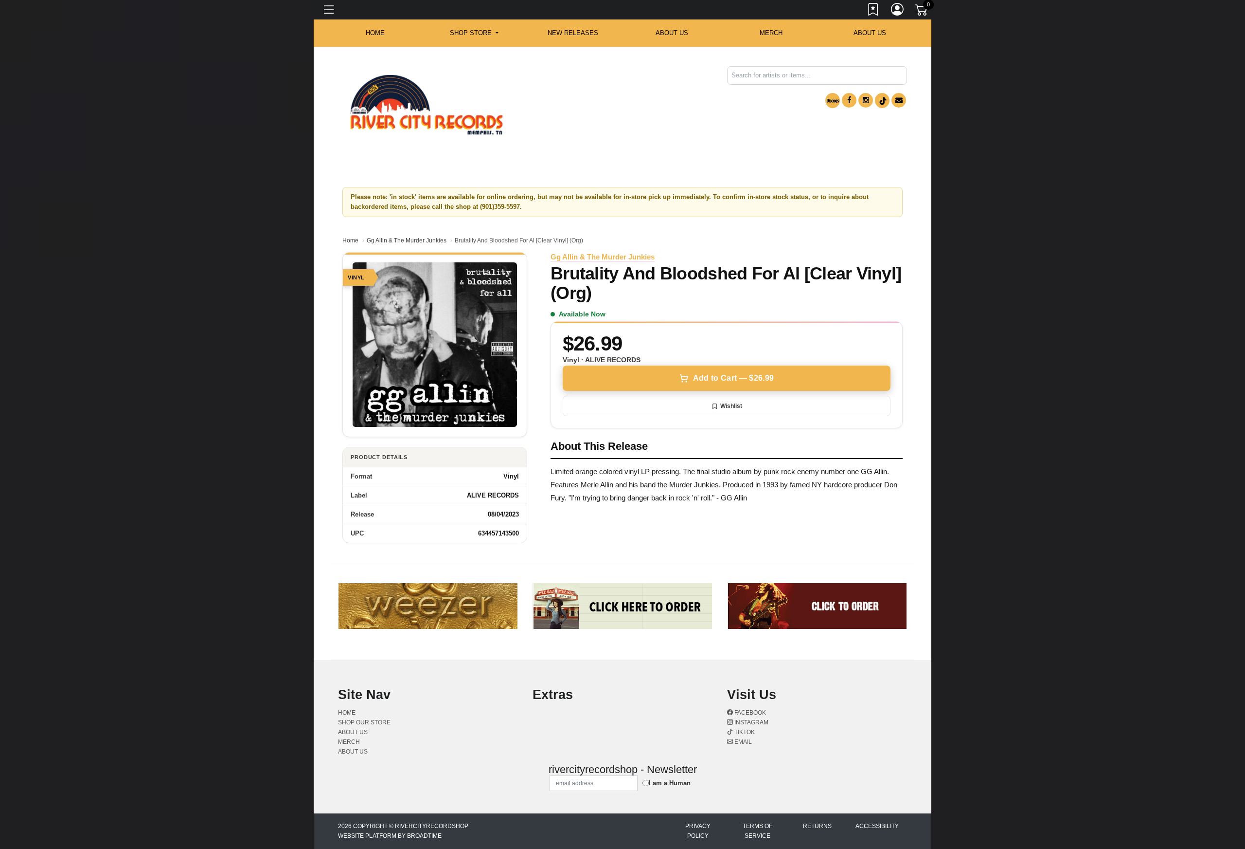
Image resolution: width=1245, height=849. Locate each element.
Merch (771, 33)
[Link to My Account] (898, 11)
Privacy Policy (698, 831)
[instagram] (865, 100)
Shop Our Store (364, 722)
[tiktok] (882, 100)
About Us (870, 33)
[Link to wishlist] (873, 11)
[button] (474, 33)
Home (350, 240)
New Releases (573, 33)
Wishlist (731, 406)
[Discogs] (832, 100)
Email (742, 741)
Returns (817, 826)
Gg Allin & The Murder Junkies (406, 240)
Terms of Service (757, 831)
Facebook (749, 712)
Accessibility (877, 826)
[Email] (898, 100)
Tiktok (744, 732)
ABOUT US (672, 33)
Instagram (750, 722)
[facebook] (849, 100)
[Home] (426, 105)
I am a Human (670, 783)
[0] (922, 12)
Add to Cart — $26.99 (733, 378)
